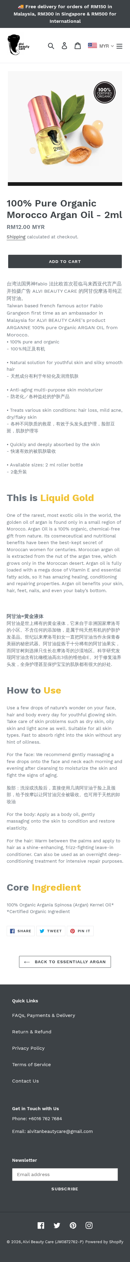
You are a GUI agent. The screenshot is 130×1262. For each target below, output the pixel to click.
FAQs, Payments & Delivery (43, 1015)
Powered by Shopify (104, 1242)
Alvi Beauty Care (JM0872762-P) (53, 1242)
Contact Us (25, 1081)
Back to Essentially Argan (69, 961)
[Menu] (119, 45)
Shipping (16, 237)
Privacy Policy (28, 1048)
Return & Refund (31, 1032)
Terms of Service (31, 1064)
